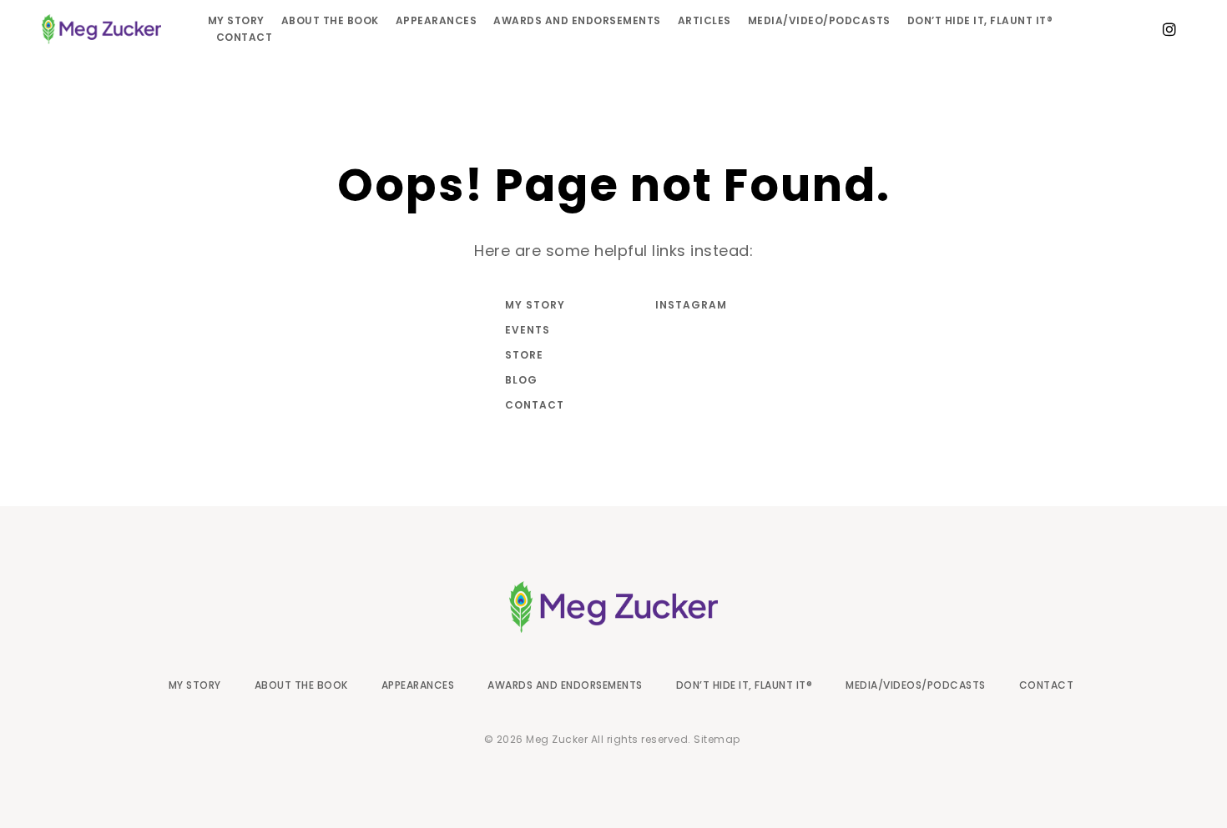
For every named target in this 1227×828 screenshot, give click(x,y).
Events (527, 330)
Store (524, 355)
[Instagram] (1169, 29)
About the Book (330, 20)
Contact (244, 37)
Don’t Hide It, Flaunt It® (980, 20)
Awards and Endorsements (577, 20)
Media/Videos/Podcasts (916, 685)
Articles (704, 20)
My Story (236, 20)
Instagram (688, 305)
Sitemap (717, 739)
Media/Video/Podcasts (819, 20)
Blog (521, 380)
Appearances (436, 20)
